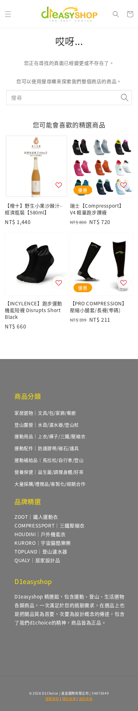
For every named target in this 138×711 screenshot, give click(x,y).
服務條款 (52, 698)
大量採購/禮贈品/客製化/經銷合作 (49, 484)
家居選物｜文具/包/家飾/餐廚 (45, 413)
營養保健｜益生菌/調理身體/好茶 (49, 472)
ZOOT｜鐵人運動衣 (36, 516)
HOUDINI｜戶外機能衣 (40, 534)
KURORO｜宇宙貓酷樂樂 (42, 542)
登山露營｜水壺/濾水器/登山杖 (46, 424)
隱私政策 (69, 698)
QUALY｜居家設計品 (37, 560)
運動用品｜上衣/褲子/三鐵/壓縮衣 (49, 436)
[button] (8, 14)
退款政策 (86, 698)
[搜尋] (124, 97)
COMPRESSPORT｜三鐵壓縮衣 (49, 525)
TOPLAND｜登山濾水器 (40, 551)
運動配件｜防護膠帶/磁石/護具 (46, 448)
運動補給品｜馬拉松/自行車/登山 (49, 460)
